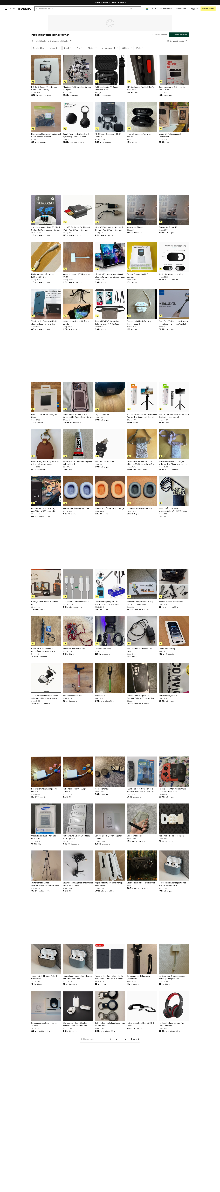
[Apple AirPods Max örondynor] (142, 491)
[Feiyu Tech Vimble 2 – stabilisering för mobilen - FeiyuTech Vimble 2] (174, 304)
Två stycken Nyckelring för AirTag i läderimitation (110, 1024)
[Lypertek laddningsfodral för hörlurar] (142, 117)
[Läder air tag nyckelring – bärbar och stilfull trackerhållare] (46, 444)
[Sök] (131, 8)
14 (126, 1039)
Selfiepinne (100, 695)
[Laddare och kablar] (110, 631)
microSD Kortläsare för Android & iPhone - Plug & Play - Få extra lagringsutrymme (109, 228)
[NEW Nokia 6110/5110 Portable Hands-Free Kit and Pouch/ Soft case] (142, 772)
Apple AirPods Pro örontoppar (171, 836)
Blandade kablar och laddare (171, 602)
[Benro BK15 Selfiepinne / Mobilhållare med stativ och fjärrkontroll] (46, 631)
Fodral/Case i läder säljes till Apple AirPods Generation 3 (173, 884)
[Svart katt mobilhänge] (110, 444)
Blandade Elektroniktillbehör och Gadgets (77, 88)
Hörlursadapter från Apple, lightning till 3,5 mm (42, 275)
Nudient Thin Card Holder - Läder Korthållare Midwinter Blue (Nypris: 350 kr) (109, 977)
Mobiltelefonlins (102, 789)
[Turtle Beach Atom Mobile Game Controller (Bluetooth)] (174, 772)
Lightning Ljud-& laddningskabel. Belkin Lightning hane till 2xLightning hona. (172, 977)
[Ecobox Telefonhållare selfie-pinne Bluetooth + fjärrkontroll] (174, 397)
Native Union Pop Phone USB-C (140, 1023)
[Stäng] (218, 2)
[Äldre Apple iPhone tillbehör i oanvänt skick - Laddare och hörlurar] (78, 1006)
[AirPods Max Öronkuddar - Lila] (78, 491)
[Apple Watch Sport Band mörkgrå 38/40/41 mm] (110, 865)
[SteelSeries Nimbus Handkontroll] (142, 865)
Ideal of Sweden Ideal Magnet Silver (44, 415)
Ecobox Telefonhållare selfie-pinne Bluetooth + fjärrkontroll (174, 415)
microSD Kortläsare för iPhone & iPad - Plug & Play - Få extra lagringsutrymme (76, 228)
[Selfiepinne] (110, 678)
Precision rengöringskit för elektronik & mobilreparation (107, 603)
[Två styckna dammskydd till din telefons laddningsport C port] (46, 678)
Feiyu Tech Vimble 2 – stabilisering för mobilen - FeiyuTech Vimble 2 (173, 322)
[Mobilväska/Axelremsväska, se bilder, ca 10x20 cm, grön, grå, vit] (142, 444)
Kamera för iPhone (135, 227)
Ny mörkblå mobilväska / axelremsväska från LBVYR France (173, 509)
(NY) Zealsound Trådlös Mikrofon (141, 87)
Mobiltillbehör (41, 41)
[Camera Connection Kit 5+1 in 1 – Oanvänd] (142, 257)
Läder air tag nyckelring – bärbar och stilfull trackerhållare (45, 462)
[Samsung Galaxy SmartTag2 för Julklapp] (110, 818)
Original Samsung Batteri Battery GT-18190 (45, 837)
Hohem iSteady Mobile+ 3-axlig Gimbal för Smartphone (140, 603)
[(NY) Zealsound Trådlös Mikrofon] (142, 70)
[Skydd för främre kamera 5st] (174, 257)
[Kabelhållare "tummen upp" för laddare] (46, 772)
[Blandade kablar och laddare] (174, 584)
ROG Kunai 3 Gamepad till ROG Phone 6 (108, 135)
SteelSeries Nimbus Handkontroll (141, 883)
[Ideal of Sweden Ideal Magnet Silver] (46, 397)
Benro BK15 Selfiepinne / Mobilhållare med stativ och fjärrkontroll (43, 650)
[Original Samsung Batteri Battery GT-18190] (46, 818)
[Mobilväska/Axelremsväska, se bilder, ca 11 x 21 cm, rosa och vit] (174, 444)
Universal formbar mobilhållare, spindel (76, 322)
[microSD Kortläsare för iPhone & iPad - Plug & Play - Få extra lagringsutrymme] (78, 210)
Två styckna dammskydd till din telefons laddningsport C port (44, 696)
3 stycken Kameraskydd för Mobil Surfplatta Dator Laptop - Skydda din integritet (45, 228)
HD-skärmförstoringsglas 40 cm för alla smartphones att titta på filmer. (110, 275)
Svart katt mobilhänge (104, 461)
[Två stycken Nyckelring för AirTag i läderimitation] (110, 1006)
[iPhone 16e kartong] (174, 631)
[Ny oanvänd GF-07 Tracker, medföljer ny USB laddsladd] (46, 491)
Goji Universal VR (102, 414)
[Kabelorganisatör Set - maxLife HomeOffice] (174, 70)
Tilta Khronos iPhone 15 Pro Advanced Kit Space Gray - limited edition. (78, 415)
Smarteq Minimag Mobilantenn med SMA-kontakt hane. (78, 884)
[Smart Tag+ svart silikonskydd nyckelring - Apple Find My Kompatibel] (78, 117)
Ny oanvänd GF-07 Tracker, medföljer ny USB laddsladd (43, 509)
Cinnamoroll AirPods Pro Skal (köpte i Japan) (139, 322)
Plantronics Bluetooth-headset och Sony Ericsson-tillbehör (46, 135)
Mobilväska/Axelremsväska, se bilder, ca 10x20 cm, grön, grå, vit (141, 462)
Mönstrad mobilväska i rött (74, 649)
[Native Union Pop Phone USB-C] (142, 1006)
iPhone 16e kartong (167, 649)
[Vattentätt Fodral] (142, 818)
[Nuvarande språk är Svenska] (147, 8)
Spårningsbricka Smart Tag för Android (44, 1024)
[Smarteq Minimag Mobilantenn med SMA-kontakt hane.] (78, 865)
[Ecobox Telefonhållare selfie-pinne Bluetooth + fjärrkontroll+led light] (142, 397)
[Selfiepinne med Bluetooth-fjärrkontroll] (142, 959)
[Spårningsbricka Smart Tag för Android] (46, 1006)
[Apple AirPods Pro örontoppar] (174, 818)
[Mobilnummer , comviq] (174, 678)
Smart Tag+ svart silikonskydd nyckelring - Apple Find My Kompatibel (76, 135)
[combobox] (84, 9)
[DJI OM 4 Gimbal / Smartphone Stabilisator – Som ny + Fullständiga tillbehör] (46, 70)
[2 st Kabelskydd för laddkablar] (78, 584)
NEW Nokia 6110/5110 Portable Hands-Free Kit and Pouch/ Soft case (140, 790)
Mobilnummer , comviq (168, 695)
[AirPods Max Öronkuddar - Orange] (110, 491)
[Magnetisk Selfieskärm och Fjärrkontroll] (174, 117)
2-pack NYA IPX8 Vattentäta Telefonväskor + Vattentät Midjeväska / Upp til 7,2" (107, 322)
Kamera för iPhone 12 (168, 227)
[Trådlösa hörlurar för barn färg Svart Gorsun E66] (174, 1006)
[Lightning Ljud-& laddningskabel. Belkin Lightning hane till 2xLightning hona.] (174, 959)
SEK (154, 9)
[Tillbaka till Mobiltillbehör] (32, 41)
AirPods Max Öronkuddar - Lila (76, 508)
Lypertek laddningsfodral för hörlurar (139, 135)
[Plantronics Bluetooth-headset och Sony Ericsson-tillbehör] (46, 117)
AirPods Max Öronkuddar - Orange (109, 508)
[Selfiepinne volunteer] (78, 678)
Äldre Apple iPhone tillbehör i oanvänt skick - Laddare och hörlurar (75, 1024)
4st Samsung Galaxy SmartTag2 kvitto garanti (76, 837)
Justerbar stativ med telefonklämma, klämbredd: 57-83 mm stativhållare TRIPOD (45, 884)
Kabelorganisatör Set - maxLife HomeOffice (172, 88)
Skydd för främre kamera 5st (171, 274)
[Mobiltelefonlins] (110, 772)
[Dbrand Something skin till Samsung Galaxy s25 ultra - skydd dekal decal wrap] (142, 678)
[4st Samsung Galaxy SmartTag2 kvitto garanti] (78, 818)
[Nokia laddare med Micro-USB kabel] (142, 631)
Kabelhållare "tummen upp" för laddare (44, 790)
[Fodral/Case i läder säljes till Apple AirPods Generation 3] (174, 865)
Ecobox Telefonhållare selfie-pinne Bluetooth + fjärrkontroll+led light (142, 415)
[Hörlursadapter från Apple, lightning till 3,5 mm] (46, 257)
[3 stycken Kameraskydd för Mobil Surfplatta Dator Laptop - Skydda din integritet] (46, 210)
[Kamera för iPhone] (142, 210)
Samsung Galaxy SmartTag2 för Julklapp (108, 837)
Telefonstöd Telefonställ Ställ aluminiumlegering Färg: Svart (44, 322)
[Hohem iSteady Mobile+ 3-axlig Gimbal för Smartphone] (142, 584)
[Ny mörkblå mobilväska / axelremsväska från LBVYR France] (174, 491)
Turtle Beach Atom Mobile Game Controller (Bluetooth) (172, 790)
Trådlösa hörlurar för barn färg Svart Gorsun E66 (171, 1024)
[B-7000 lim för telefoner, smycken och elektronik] (78, 444)
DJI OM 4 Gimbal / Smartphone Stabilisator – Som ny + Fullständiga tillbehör (44, 88)
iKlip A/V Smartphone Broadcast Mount (44, 603)
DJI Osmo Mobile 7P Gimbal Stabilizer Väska (106, 88)
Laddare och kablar (103, 649)
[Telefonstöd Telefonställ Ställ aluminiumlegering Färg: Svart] (46, 304)
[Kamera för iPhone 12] (174, 210)
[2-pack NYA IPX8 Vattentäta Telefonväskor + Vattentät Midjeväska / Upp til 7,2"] (110, 304)
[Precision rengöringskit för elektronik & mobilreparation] (110, 584)
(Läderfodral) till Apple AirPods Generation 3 (44, 977)
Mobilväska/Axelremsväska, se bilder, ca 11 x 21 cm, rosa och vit (173, 462)
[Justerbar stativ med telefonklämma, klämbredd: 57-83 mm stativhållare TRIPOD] (46, 865)
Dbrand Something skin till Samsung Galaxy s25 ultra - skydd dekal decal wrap (141, 697)
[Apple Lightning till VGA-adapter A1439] (78, 257)
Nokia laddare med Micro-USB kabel (139, 650)
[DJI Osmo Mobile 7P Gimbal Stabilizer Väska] (110, 70)
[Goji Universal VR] (110, 397)
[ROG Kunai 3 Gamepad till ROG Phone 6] (110, 117)
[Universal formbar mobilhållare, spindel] (78, 304)
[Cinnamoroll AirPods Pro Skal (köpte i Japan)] (142, 304)
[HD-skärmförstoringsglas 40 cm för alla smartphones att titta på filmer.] (110, 257)
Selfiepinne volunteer (72, 695)
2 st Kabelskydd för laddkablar (76, 602)
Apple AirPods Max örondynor (139, 508)
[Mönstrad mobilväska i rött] (78, 631)
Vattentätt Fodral (134, 836)
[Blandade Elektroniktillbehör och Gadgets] (78, 70)
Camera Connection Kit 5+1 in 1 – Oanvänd (141, 275)
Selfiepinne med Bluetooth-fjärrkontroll (138, 977)
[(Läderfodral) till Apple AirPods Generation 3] (46, 959)
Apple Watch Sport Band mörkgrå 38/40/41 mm (109, 884)
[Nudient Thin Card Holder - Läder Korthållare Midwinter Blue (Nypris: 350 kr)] (110, 959)
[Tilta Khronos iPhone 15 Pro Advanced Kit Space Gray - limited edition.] (78, 397)
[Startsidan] (24, 8)
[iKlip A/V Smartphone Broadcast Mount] (46, 584)
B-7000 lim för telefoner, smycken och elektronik (77, 462)
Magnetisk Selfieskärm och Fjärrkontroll (170, 135)
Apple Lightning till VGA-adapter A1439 (77, 275)
